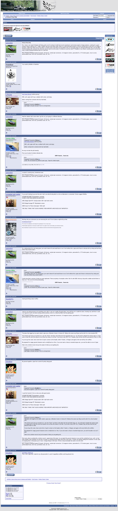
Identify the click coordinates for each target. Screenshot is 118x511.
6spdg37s (9, 299)
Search (104, 19)
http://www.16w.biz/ (27, 94)
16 (10, 86)
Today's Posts (22, 13)
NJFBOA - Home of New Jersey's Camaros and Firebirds (17, 15)
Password (95, 17)
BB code (7, 493)
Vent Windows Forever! (26, 221)
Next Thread (57, 483)
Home (12, 19)
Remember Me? (111, 15)
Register (33, 19)
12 (10, 156)
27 (10, 240)
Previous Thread (50, 483)
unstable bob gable (13, 194)
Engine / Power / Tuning (42, 15)
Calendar (102, 13)
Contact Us (66, 505)
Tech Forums (33, 15)
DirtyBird (9, 362)
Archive (112, 505)
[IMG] (7, 495)
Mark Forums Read (65, 13)
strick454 (9, 43)
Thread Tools (99, 38)
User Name (95, 15)
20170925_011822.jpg (27, 452)
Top (116, 505)
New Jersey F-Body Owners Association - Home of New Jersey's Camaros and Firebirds (90, 505)
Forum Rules (8, 498)
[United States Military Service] (7, 197)
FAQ (52, 19)
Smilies (7, 494)
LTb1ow (9, 95)
